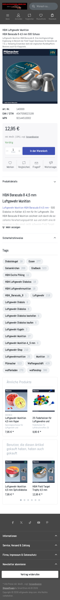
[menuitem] (13, 261)
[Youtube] (38, 522)
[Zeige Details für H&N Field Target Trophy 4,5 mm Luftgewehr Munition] (43, 472)
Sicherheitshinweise (12, 238)
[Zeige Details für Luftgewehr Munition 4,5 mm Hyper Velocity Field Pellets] (16, 400)
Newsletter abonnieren (14, 564)
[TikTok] (30, 522)
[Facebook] (12, 522)
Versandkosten (32, 136)
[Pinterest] (47, 522)
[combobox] (43, 6)
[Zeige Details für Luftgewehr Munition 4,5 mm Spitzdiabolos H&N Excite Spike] (16, 472)
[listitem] (30, 76)
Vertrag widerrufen (30, 574)
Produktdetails (9, 181)
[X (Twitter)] (21, 522)
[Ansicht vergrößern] (30, 76)
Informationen (10, 536)
